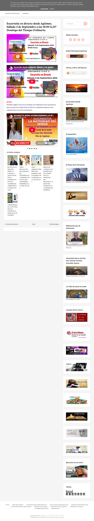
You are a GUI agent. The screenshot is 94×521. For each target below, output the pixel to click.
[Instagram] (78, 39)
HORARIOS (25, 13)
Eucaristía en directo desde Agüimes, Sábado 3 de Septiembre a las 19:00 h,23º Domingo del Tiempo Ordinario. (31, 27)
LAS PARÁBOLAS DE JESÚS (42, 508)
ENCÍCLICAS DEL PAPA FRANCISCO (59, 504)
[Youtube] (82, 39)
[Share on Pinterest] (34, 148)
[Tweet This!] (30, 148)
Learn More (44, 9)
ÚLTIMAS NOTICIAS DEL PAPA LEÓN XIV (21, 506)
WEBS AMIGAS (55, 508)
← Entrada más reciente (11, 224)
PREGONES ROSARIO (17, 504)
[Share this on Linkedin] (36, 148)
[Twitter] (74, 39)
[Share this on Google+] (32, 148)
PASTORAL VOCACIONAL (40, 506)
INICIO (7, 504)
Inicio (33, 224)
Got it (52, 9)
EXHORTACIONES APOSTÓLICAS (79, 504)
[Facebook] (70, 39)
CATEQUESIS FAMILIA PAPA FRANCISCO (36, 504)
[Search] (85, 23)
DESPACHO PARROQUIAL (12, 13)
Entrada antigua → (54, 224)
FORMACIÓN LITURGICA (76, 506)
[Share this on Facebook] (28, 148)
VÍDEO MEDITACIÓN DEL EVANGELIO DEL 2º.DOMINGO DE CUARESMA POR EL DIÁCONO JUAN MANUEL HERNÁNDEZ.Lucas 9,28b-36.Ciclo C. (24, 177)
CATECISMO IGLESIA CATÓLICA (58, 506)
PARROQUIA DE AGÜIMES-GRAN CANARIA (52, 515)
